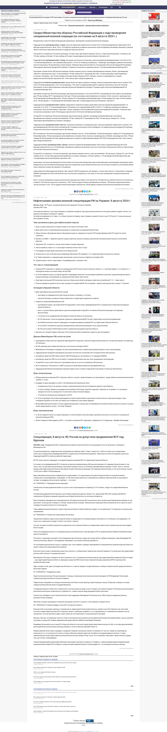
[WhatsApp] (90, 191)
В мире (55, 23)
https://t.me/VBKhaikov (95, 20)
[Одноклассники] (80, 191)
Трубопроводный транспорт (15, 23)
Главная (35, 23)
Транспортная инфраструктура (16, 77)
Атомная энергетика (13, 52)
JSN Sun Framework (95, 731)
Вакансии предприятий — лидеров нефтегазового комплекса (88, 25)
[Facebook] (75, 191)
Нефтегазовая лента (46, 23)
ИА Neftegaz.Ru (129, 425)
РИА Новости (129, 648)
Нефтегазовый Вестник (86, 194)
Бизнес (10, 58)
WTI (124, 2)
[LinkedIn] (82, 191)
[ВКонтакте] (77, 191)
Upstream (11, 34)
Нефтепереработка (13, 64)
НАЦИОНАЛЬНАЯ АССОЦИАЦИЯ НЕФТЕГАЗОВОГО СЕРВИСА (83, 723)
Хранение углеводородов (14, 192)
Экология (11, 16)
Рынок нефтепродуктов (14, 117)
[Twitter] (85, 191)
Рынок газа (11, 28)
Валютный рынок (13, 71)
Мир (10, 83)
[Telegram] (87, 191)
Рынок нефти (12, 40)
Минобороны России (127, 188)
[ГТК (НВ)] (83, 12)
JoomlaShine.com (82, 731)
